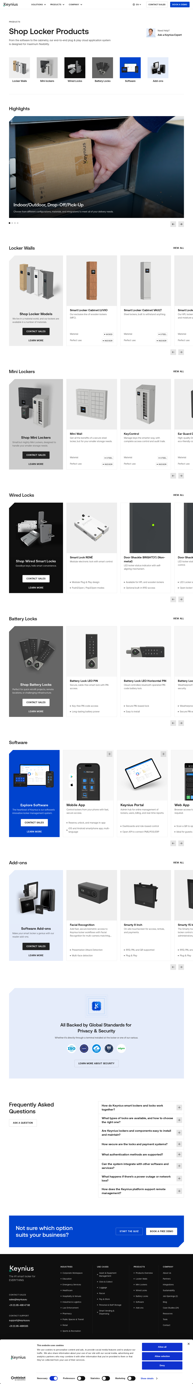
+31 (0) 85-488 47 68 (19, 1305)
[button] (38, 4)
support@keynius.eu (19, 1320)
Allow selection (162, 1356)
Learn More (36, 340)
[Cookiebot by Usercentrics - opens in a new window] (18, 1378)
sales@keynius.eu (18, 1299)
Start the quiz (129, 1231)
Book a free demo (161, 1231)
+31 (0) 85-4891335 (18, 1326)
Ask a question (23, 1123)
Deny (162, 1365)
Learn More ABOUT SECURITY (96, 1063)
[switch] (81, 1378)
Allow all (162, 1347)
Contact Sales (35, 331)
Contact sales (157, 4)
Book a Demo (179, 4)
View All (178, 248)
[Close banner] (189, 1344)
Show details (147, 1378)
